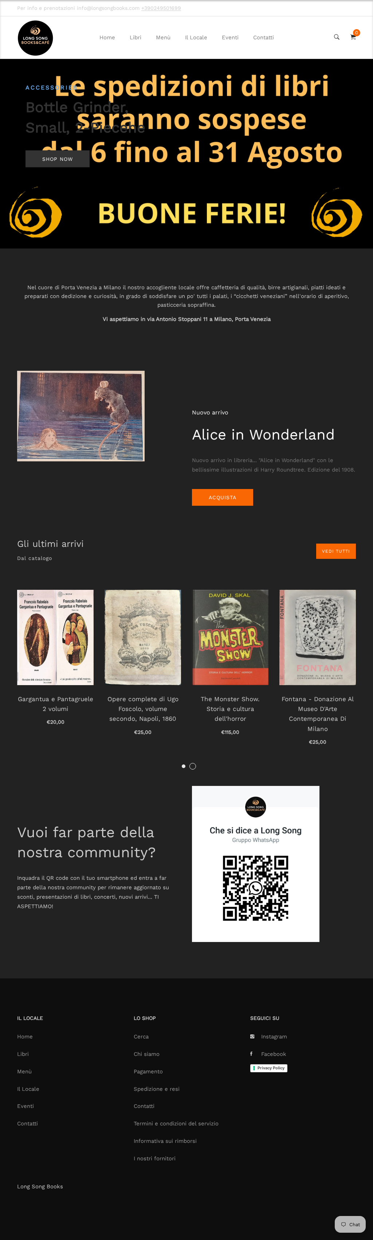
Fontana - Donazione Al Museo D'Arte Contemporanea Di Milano (318, 713)
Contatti (263, 37)
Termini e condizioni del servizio (176, 1123)
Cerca (141, 1036)
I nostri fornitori (155, 1158)
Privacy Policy (271, 1067)
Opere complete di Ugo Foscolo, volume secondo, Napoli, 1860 (142, 708)
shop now (57, 159)
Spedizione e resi (157, 1089)
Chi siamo (147, 1054)
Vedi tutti (336, 551)
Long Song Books (40, 1186)
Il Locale (196, 37)
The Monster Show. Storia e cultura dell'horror (230, 708)
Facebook (273, 1054)
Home (107, 37)
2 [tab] (192, 766)
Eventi (230, 37)
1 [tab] (183, 766)
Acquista (222, 497)
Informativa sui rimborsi (165, 1141)
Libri (135, 37)
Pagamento (148, 1071)
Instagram (274, 1036)
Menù (163, 37)
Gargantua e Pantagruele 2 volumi (55, 703)
